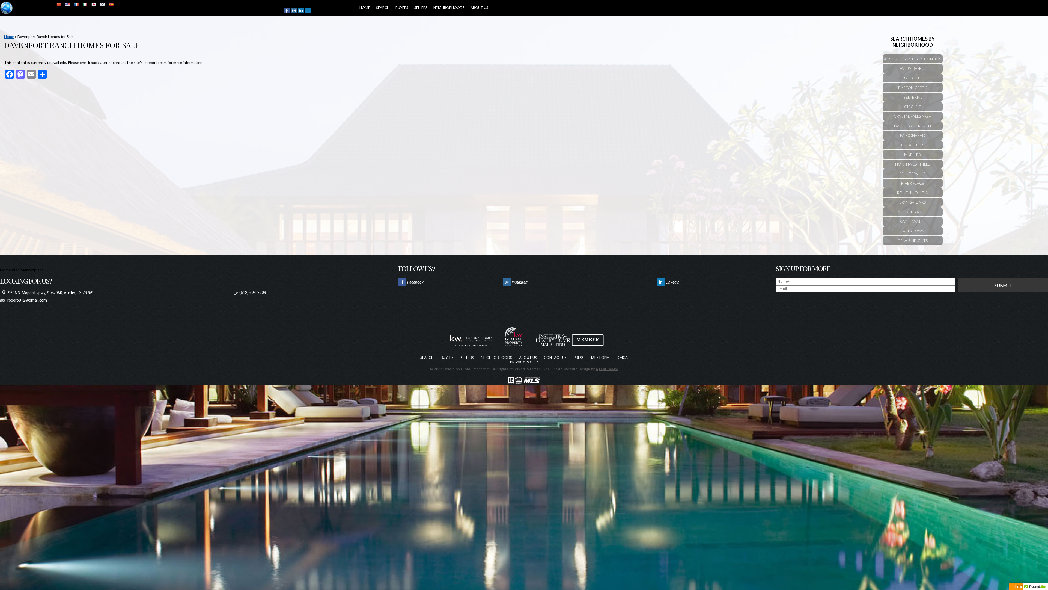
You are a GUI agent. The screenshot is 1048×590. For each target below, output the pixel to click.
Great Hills (912, 145)
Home (363, 7)
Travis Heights (913, 240)
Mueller (912, 154)
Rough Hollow (912, 192)
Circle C (912, 106)
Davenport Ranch (912, 125)
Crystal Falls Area (912, 116)
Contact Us (555, 357)
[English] (67, 4)
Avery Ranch (912, 68)
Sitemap (534, 369)
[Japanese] (93, 4)
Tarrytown (913, 231)
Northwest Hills (912, 164)
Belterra (912, 97)
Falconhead (912, 135)
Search (377, 7)
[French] (76, 4)
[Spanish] (111, 4)
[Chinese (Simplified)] (58, 4)
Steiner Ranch (912, 212)
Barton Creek (912, 87)
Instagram (520, 282)
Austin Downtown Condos (912, 59)
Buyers (392, 7)
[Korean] (102, 4)
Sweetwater (912, 221)
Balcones (912, 78)
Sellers (407, 7)
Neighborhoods (431, 7)
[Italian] (84, 4)
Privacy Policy (524, 362)
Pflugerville (912, 173)
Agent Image (607, 369)
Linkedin (672, 282)
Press (579, 357)
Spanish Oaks (913, 202)
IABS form (600, 357)
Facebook (415, 282)
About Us (458, 7)
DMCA (622, 357)
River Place (912, 183)
